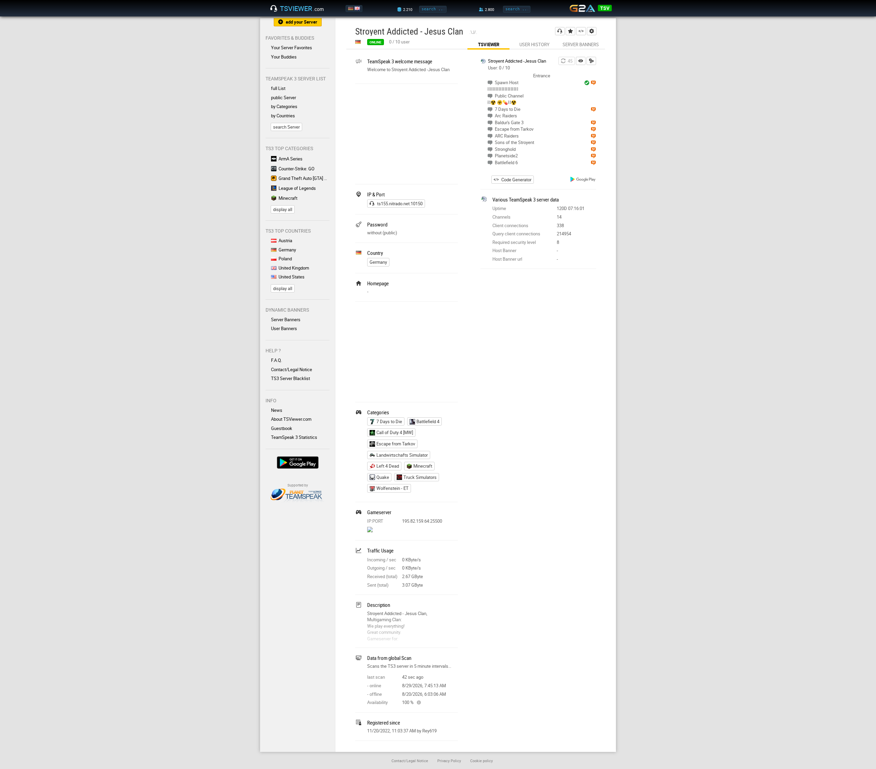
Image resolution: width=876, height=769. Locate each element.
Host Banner (504, 250)
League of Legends (297, 188)
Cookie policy (481, 760)
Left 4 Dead (387, 466)
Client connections (510, 225)
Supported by (297, 485)
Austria (285, 240)
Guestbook (281, 428)
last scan (376, 677)
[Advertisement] (406, 133)
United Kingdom (294, 268)
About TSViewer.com (291, 419)
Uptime (499, 208)
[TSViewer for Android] (583, 180)
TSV (604, 8)
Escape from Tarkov (395, 444)
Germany (287, 250)
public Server (283, 97)
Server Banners (285, 319)
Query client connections (516, 234)
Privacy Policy (449, 760)
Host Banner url (507, 259)
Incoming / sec (381, 560)
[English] (358, 8)
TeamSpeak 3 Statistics (294, 437)
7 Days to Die (389, 421)
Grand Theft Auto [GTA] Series (304, 178)
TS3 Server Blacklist (290, 378)
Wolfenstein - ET (392, 488)
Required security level (514, 242)
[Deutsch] (351, 8)
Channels (501, 217)
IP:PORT (375, 521)
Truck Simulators (420, 477)
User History (534, 44)
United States (292, 277)
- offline (374, 694)
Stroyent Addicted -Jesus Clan (517, 61)
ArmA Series (290, 159)
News (276, 410)
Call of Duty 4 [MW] (394, 432)
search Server (286, 127)
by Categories (284, 106)
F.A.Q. (276, 360)
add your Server (301, 22)
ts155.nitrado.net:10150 (400, 203)
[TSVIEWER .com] (273, 8)
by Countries (283, 116)
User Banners (284, 328)
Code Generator (516, 180)
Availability (377, 702)
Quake (382, 477)
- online (374, 685)
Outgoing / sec (381, 568)
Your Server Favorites (291, 47)
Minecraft (288, 198)
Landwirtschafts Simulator (402, 455)
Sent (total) (378, 585)
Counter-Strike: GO (296, 169)
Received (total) (382, 576)
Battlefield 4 (427, 421)
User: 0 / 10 (499, 68)
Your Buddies (284, 57)
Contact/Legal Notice (291, 369)
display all (282, 209)
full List (278, 88)
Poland (285, 259)
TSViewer (488, 44)
